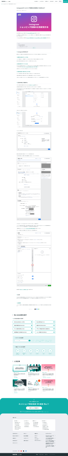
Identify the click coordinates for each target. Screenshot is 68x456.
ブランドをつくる (17, 429)
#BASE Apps (37, 340)
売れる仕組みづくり (45, 425)
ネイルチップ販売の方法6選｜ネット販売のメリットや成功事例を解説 (50, 441)
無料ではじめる (65, 1)
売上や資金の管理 (35, 422)
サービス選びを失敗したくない (19, 328)
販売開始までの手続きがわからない (20, 332)
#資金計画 (40, 341)
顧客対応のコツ (35, 425)
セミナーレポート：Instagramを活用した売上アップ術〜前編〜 (29, 66)
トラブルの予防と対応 (36, 426)
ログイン (60, 1)
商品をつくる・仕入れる (18, 426)
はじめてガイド (15, 433)
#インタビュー (33, 340)
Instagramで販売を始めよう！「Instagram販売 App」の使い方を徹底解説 (36, 37)
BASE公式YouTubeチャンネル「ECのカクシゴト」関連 (50, 436)
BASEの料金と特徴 (27, 423)
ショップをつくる (27, 425)
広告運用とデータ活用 (45, 426)
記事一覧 (14, 417)
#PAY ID (37, 341)
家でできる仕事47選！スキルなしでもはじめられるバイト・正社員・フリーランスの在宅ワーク (34, 374)
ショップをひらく (42, 1)
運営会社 (37, 454)
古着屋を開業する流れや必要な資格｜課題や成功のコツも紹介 (50, 443)
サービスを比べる (27, 422)
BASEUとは (15, 440)
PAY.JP (36, 437)
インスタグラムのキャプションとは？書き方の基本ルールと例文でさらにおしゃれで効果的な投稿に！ (19, 390)
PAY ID (36, 435)
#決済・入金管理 (47, 341)
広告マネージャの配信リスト (23, 289)
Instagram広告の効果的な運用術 (30, 228)
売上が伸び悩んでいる (40, 322)
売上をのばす (51, 1)
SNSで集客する (45, 422)
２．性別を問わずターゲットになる (23, 47)
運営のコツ (46, 1)
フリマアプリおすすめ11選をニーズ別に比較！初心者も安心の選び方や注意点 (48, 389)
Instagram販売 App (30, 33)
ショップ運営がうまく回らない (42, 332)
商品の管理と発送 (35, 423)
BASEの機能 (26, 435)
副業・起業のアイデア (17, 422)
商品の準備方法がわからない (19, 325)
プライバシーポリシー (41, 454)
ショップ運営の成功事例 (46, 429)
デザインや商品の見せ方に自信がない (43, 328)
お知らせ (56, 1)
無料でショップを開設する (34, 408)
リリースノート (15, 442)
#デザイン (33, 341)
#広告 (50, 341)
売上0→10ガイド (15, 435)
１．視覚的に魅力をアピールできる (23, 46)
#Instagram (46, 340)
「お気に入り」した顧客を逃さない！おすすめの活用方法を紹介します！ (33, 389)
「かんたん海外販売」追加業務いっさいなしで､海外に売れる (50, 438)
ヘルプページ (26, 438)
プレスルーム (46, 454)
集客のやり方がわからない (41, 325)
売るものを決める (17, 423)
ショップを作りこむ (45, 423)
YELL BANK (36, 438)
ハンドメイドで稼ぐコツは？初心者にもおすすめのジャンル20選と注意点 (50, 446)
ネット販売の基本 (17, 425)
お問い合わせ (26, 440)
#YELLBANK (50, 340)
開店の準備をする (27, 426)
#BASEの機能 (42, 340)
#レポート (43, 341)
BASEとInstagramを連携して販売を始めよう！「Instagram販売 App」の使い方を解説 (48, 374)
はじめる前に (36, 1)
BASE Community (37, 440)
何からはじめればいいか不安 (19, 322)
